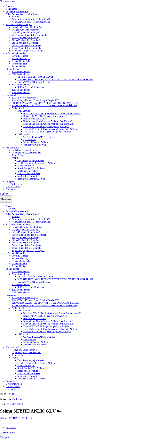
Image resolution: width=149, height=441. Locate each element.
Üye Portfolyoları (14, 184)
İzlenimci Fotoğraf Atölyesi (35, 142)
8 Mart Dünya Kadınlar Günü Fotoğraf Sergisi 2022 (36, 100)
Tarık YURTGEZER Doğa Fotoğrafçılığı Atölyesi (46, 126)
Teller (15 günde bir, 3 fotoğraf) (26, 48)
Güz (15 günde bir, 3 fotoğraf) (25, 29)
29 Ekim (15, 16)
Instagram (10, 181)
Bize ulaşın (11, 189)
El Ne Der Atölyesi (26, 165)
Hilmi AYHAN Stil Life (34, 118)
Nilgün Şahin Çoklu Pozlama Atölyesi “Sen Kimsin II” (48, 124)
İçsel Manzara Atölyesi (27, 171)
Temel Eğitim (18, 155)
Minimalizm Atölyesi (27, 176)
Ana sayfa (10, 6)
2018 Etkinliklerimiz (21, 92)
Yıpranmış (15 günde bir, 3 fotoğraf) (28, 50)
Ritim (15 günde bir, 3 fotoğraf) (26, 40)
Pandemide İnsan (19, 63)
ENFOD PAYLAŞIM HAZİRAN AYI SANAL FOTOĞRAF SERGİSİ (45, 103)
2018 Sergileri (23, 111)
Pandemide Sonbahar (21, 61)
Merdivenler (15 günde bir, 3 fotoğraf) (29, 35)
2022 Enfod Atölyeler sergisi (25, 97)
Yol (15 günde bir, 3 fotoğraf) (25, 43)
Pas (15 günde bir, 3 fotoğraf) (25, 37)
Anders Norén (16, 404)
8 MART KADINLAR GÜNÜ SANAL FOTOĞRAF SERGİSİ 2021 (44, 105)
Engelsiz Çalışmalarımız (17, 11)
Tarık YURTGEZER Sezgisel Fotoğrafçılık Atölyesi (47, 131)
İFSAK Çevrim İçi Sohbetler (30, 87)
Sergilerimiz (11, 95)
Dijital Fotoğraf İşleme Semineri (26, 152)
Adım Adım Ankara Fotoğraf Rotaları (23, 14)
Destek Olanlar (13, 186)
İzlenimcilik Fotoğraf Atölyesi (31, 179)
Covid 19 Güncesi (20, 56)
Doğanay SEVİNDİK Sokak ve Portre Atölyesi (45, 116)
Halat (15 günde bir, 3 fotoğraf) (26, 32)
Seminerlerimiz (13, 147)
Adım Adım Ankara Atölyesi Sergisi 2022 (31, 19)
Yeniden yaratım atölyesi (34, 145)
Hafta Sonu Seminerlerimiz (24, 150)
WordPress (17, 399)
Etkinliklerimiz (12, 69)
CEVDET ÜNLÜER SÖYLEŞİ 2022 (35, 77)
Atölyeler (16, 158)
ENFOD (4, 194)
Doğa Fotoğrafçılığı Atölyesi (30, 160)
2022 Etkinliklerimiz (21, 74)
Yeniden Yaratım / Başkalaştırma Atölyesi (36, 163)
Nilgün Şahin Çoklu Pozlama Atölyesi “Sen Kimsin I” (48, 121)
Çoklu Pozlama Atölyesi (28, 173)
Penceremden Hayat (21, 58)
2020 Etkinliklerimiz (21, 84)
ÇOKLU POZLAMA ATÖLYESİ (39, 137)
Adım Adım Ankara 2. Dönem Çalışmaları (31, 22)
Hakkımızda (11, 9)
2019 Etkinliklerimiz (21, 90)
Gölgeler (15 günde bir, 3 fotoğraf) (27, 27)
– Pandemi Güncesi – (15, 53)
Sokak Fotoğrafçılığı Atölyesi (30, 168)
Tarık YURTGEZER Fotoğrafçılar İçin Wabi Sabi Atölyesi (50, 129)
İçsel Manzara (29, 139)
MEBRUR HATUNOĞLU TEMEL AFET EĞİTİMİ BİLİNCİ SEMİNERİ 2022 (55, 79)
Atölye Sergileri (19, 108)
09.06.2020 (11, 427)
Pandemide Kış (19, 66)
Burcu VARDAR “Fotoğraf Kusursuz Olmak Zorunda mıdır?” (52, 113)
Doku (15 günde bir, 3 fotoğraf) (26, 45)
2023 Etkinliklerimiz (21, 71)
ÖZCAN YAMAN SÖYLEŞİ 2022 (33, 82)
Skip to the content (8, 1)
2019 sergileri (23, 134)
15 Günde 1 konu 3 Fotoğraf (19, 24)
